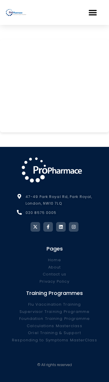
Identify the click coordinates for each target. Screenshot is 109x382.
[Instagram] (73, 227)
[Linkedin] (61, 227)
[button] (92, 12)
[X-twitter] (35, 227)
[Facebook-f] (48, 227)
